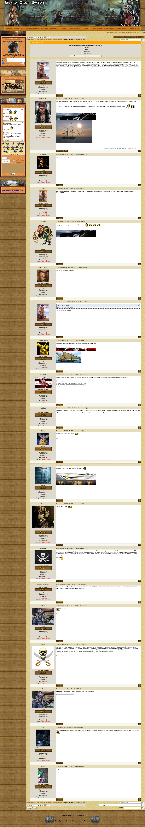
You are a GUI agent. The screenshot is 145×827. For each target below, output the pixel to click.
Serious (43, 465)
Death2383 (43, 154)
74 (86, 548)
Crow (43, 188)
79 (82, 727)
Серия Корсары (74, 28)
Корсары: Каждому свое (30, 28)
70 (86, 408)
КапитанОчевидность (43, 584)
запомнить (7, 63)
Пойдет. (87, 49)
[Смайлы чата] (13, 154)
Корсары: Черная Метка (49, 28)
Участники (122, 32)
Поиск (138, 32)
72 (83, 465)
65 (84, 221)
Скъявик (43, 644)
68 (86, 340)
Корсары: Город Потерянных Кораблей (41, 39)
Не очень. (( (86, 51)
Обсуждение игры (58, 39)
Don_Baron (43, 221)
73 (83, 503)
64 (83, 188)
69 (86, 374)
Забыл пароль (9, 65)
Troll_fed (43, 605)
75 (86, 584)
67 (86, 301)
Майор (43, 503)
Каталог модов (96, 28)
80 (83, 766)
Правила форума (131, 32)
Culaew (43, 430)
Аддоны (85, 28)
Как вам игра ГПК (68, 39)
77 (86, 644)
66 (86, 267)
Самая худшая (87, 53)
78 (86, 688)
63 (86, 154)
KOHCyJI (43, 408)
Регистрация (17, 65)
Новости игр (134, 28)
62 (83, 98)
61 (84, 60)
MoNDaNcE (43, 548)
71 (83, 430)
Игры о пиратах (109, 28)
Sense (43, 766)
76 (86, 605)
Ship (43, 727)
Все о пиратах (122, 28)
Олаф (43, 60)
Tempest (64, 28)
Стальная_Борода (43, 340)
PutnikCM (43, 374)
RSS (142, 32)
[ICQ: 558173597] (65, 151)
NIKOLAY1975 (43, 267)
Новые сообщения (112, 32)
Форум (16, 28)
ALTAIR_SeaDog (43, 98)
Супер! (87, 47)
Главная (9, 28)
